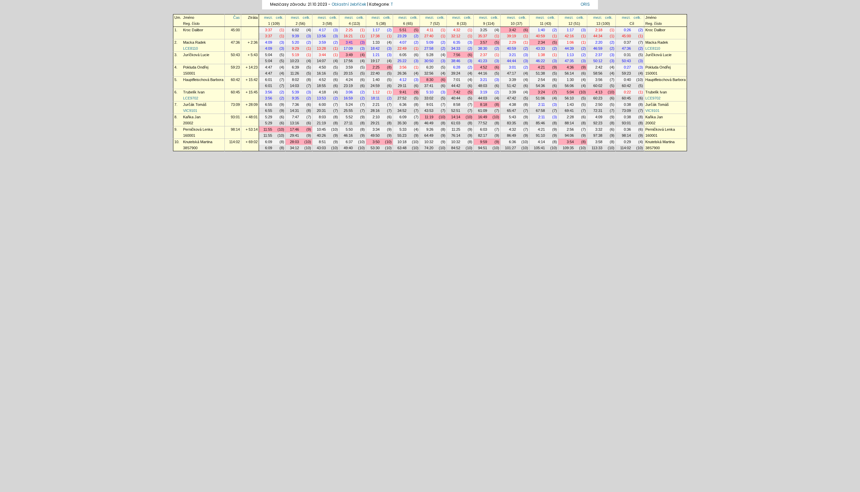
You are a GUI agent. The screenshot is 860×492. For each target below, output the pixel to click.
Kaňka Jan (192, 117)
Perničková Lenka (198, 129)
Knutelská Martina (197, 142)
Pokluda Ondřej (195, 67)
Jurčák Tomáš (195, 104)
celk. (280, 17)
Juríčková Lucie (196, 55)
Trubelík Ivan (194, 92)
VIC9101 (190, 111)
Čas (236, 17)
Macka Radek (194, 42)
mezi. (268, 17)
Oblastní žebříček (349, 4)
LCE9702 (190, 98)
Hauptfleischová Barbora (203, 80)
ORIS (585, 4)
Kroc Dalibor (193, 30)
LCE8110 (190, 48)
